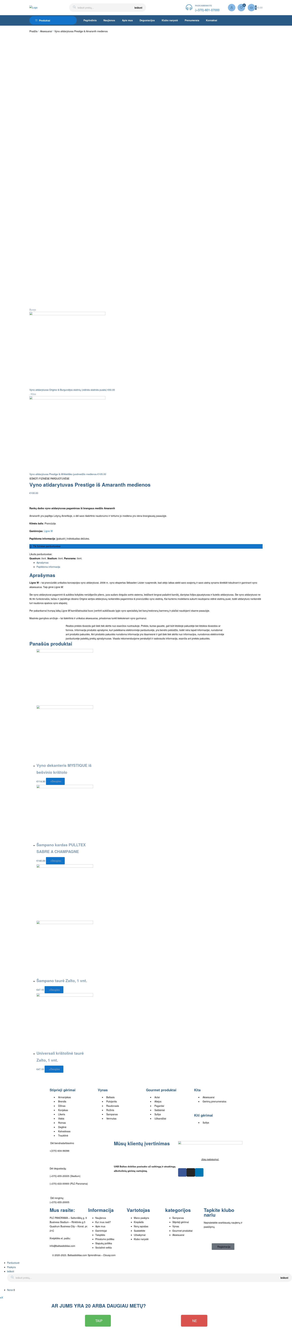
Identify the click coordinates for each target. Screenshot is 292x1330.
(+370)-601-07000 (207, 9)
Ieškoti (138, 7)
